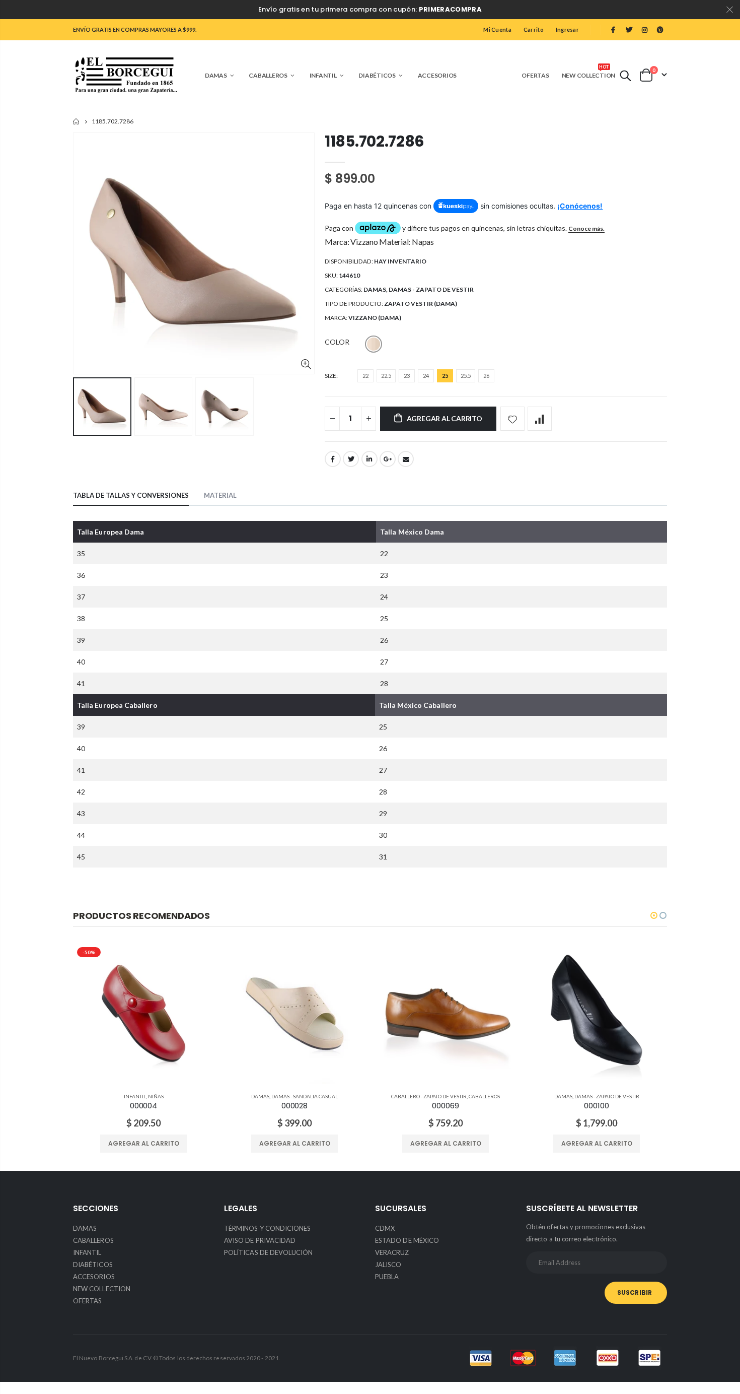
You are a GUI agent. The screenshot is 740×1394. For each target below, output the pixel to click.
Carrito (534, 29)
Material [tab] (220, 495)
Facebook (333, 459)
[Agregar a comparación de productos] (540, 419)
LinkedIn (369, 459)
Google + (388, 459)
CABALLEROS (484, 1096)
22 (365, 375)
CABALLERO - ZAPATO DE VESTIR (429, 1096)
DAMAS (374, 289)
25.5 (466, 375)
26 (486, 375)
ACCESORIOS (94, 1277)
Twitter (351, 459)
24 (426, 375)
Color (337, 342)
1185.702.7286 (374, 141)
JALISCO (388, 1264)
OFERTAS (87, 1301)
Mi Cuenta (497, 29)
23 (407, 375)
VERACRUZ (392, 1252)
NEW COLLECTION (101, 1289)
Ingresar (567, 29)
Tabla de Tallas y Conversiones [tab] (131, 495)
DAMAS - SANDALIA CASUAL (304, 1096)
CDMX (385, 1228)
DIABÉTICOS (93, 1264)
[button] (653, 915)
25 (445, 375)
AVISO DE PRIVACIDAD (259, 1240)
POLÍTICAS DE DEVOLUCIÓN (268, 1252)
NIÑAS (156, 1096)
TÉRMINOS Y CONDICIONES (267, 1228)
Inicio (77, 121)
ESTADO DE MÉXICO (407, 1240)
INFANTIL (135, 1096)
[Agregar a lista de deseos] (512, 419)
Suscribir (634, 1292)
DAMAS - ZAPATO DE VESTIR (431, 289)
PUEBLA (387, 1277)
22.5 (386, 375)
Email (406, 459)
